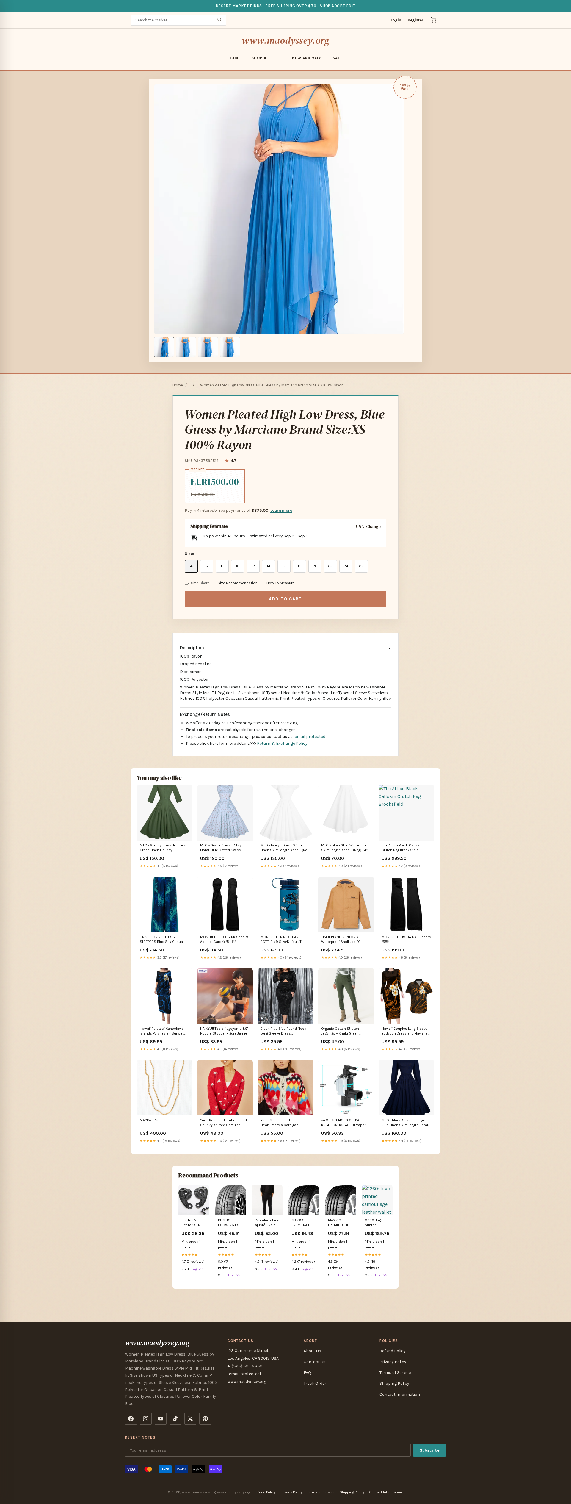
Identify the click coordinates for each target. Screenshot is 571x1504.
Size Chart (200, 583)
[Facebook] (131, 1419)
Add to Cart (285, 599)
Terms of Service (395, 1372)
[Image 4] (230, 347)
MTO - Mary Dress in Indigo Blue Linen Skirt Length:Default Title (406, 1123)
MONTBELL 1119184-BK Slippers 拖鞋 (406, 939)
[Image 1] (164, 347)
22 (330, 566)
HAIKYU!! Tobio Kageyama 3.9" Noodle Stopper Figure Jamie (224, 1030)
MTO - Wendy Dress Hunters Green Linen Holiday (163, 847)
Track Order (315, 1383)
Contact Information (399, 1394)
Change (373, 526)
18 (300, 566)
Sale (337, 58)
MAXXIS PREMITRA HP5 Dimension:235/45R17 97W (340, 1223)
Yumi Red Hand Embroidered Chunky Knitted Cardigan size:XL (223, 1123)
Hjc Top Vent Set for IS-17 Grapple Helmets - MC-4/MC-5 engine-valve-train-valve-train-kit (193, 1223)
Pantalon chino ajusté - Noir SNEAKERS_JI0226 (267, 1223)
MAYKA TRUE (150, 1120)
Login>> (197, 1269)
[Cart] (433, 19)
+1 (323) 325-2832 (245, 1366)
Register (415, 20)
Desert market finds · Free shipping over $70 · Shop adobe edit (285, 6)
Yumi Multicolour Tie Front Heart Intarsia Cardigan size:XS (282, 1123)
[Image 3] (208, 347)
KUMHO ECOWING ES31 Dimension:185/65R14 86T (230, 1223)
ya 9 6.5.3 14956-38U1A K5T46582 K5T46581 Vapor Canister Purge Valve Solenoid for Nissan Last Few (345, 1123)
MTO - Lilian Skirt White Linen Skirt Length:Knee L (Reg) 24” (344, 847)
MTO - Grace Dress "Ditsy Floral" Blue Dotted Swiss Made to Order (220, 848)
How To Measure (280, 583)
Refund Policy (392, 1350)
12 (253, 566)
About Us (312, 1350)
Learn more (281, 510)
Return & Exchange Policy (282, 743)
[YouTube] (161, 1419)
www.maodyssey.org (285, 40)
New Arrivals (307, 58)
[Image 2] (186, 347)
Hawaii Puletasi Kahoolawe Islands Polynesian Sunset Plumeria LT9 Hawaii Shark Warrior (162, 1031)
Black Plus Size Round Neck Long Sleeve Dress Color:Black (283, 1031)
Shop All (261, 58)
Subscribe (430, 1450)
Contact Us (315, 1361)
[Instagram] (146, 1419)
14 (268, 566)
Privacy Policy (392, 1361)
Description (192, 647)
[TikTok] (175, 1419)
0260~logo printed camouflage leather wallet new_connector (377, 1223)
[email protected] (310, 736)
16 (284, 566)
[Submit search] (219, 20)
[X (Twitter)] (190, 1419)
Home (234, 58)
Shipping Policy (394, 1383)
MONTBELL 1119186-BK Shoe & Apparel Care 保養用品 (224, 939)
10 (238, 566)
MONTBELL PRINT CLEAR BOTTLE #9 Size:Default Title (284, 939)
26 (361, 566)
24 (345, 566)
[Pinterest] (205, 1419)
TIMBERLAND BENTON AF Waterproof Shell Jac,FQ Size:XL (341, 940)
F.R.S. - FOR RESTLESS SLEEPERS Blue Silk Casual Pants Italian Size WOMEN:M (163, 940)
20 (315, 566)
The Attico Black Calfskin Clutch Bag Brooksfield (402, 847)
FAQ (307, 1372)
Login (396, 20)
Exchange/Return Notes (205, 714)
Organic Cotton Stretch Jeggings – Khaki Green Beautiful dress (340, 1031)
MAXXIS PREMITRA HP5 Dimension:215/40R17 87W (303, 1223)
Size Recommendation (238, 583)
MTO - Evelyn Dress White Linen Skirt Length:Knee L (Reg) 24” (285, 848)
